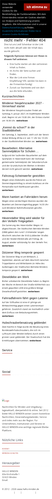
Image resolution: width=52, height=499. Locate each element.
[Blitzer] (15, 359)
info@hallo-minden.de (20, 480)
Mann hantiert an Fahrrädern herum (24, 196)
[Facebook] (15, 381)
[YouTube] (24, 381)
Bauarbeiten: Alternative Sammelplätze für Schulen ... (20, 150)
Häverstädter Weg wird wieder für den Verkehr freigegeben (23, 219)
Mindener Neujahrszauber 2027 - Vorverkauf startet (23, 105)
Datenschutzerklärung (13, 27)
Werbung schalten (10, 453)
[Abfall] (24, 359)
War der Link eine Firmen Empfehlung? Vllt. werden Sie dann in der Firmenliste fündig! (28, 81)
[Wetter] (6, 359)
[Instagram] (6, 381)
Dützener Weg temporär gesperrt (23, 252)
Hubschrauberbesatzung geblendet (24, 322)
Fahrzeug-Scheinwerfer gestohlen (23, 175)
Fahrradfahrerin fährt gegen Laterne (25, 298)
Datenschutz (28, 492)
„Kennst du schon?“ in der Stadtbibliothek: (18, 129)
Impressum (7, 492)
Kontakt (5, 449)
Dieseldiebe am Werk (15, 276)
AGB (18, 492)
